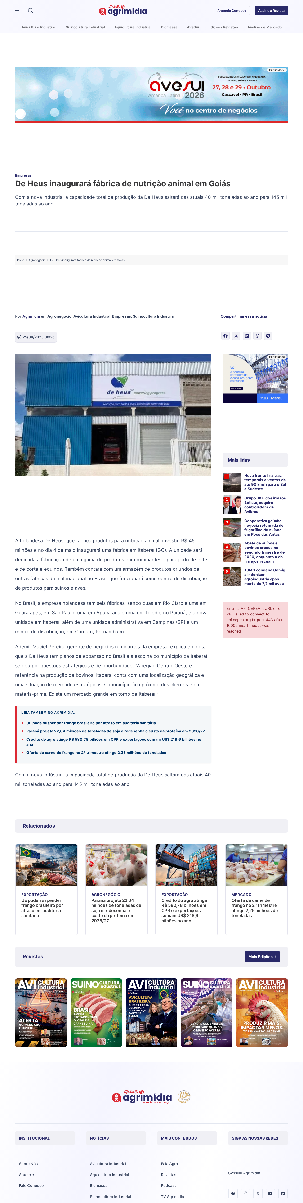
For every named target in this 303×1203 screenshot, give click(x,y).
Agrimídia (31, 316)
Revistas (168, 1174)
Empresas (121, 316)
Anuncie (26, 1174)
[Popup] (17, 10)
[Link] (41, 1012)
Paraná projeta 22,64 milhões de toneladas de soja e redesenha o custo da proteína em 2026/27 (115, 731)
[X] (258, 1193)
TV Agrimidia (172, 1196)
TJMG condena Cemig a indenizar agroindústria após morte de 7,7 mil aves (264, 577)
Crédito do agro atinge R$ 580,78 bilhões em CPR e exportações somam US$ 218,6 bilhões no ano (113, 742)
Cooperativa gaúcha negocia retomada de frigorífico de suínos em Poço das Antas (264, 527)
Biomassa (98, 1185)
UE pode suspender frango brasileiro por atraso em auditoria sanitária (91, 723)
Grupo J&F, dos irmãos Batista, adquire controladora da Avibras (265, 505)
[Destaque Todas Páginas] (151, 95)
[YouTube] (270, 1193)
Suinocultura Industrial (153, 316)
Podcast (168, 1185)
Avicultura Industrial (91, 316)
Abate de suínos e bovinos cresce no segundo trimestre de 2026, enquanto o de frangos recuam (264, 552)
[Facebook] (233, 1193)
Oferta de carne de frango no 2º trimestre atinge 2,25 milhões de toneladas (96, 752)
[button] (30, 11)
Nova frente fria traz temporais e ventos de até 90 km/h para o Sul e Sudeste (265, 482)
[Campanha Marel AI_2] (255, 379)
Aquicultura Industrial (109, 1174)
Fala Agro (169, 1163)
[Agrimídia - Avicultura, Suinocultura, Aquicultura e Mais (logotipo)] (123, 10)
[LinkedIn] (283, 1193)
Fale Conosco (31, 1185)
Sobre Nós (28, 1163)
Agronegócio (59, 316)
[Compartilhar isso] (225, 336)
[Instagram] (245, 1193)
